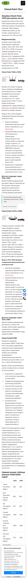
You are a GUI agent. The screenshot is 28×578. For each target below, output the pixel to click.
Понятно (13, 572)
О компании (16, 576)
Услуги (9, 576)
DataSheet (5, 108)
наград (4, 437)
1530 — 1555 (6, 58)
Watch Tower (18, 172)
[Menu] (23, 3)
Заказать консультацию (9, 206)
